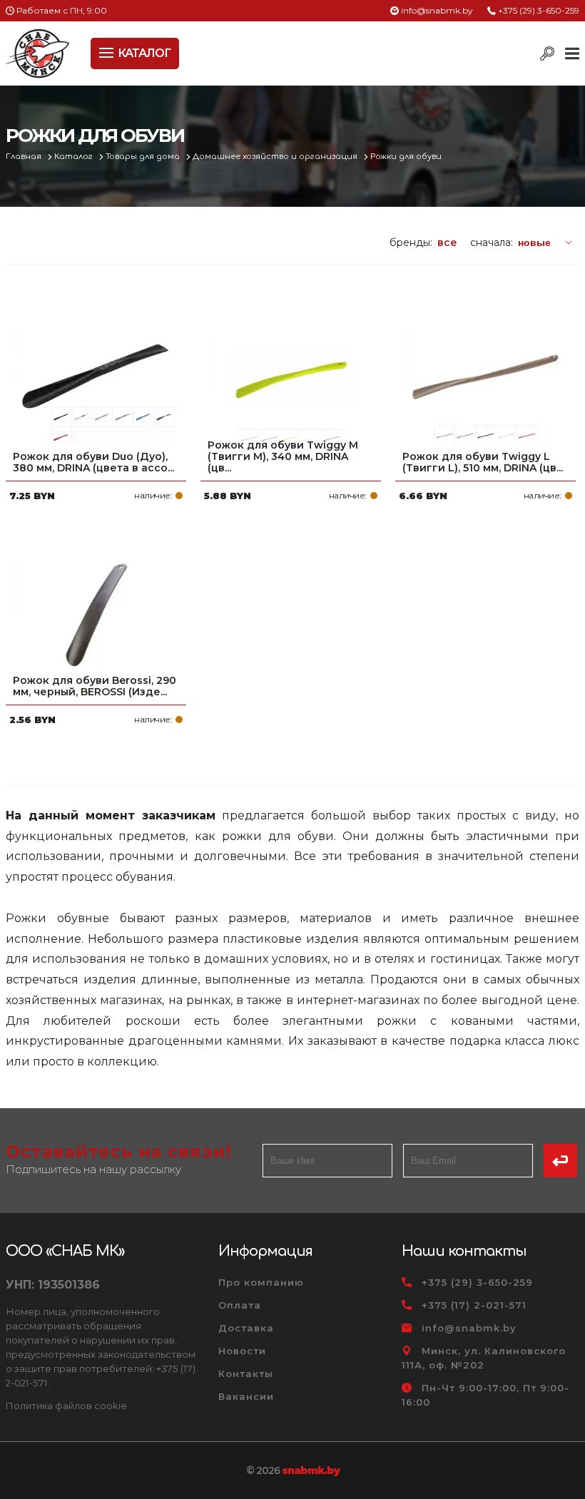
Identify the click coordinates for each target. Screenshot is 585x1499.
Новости (242, 1350)
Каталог (74, 156)
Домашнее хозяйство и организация (276, 156)
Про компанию (261, 1282)
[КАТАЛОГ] (107, 51)
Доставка (246, 1328)
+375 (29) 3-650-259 (538, 10)
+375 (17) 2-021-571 (474, 1305)
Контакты (245, 1373)
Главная (25, 156)
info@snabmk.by (437, 10)
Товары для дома (144, 156)
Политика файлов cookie (66, 1405)
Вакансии (246, 1396)
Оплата (239, 1305)
